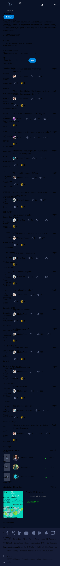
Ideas (26, 543)
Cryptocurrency (8, 242)
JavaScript (7, 447)
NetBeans (6, 533)
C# (4, 172)
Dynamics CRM (9, 308)
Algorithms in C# (9, 68)
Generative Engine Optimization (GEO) (10, 367)
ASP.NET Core (8, 104)
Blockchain (7, 152)
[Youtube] (26, 533)
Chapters (6, 192)
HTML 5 (6, 411)
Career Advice (8, 187)
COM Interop (7, 227)
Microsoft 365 (8, 502)
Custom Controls (9, 263)
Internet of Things (9, 422)
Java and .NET (8, 442)
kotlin (5, 472)
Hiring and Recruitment (7, 395)
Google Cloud (8, 374)
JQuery (5, 452)
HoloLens (6, 401)
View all (53, 450)
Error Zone (7, 326)
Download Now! (33, 502)
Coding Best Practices (11, 217)
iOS (4, 432)
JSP (4, 462)
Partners (52, 539)
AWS (5, 126)
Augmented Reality (10, 109)
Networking (7, 538)
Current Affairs (8, 257)
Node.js (6, 543)
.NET (5, 15)
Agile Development (10, 45)
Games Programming (11, 351)
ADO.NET (6, 40)
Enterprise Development (8, 314)
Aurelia (5, 114)
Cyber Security (8, 268)
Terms (37, 539)
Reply (54, 69)
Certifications (52, 543)
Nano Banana (8, 527)
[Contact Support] (53, 533)
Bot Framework (8, 162)
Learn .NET (7, 482)
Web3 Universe (51, 547)
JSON (5, 457)
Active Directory (9, 35)
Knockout (6, 467)
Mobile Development (11, 517)
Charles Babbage (9, 197)
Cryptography (8, 247)
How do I (6, 406)
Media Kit (44, 539)
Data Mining (7, 273)
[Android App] (40, 533)
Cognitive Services (10, 222)
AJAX (5, 58)
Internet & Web (8, 416)
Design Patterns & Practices (9, 284)
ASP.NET (6, 98)
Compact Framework (11, 232)
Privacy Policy (28, 539)
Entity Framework (9, 321)
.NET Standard (8, 30)
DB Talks (30, 547)
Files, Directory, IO (9, 346)
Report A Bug (35, 543)
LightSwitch (7, 487)
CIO (4, 202)
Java (4, 437)
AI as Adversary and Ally (10, 52)
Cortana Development (11, 237)
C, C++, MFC (8, 182)
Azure (5, 131)
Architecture (7, 83)
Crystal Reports (9, 252)
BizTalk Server (8, 146)
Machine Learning (10, 497)
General (6, 361)
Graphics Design (9, 384)
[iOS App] (46, 533)
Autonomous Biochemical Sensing (11, 120)
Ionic (4, 427)
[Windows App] (33, 533)
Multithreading (8, 522)
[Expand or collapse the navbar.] (20, 2)
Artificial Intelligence (10, 93)
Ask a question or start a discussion (19, 43)
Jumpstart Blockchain (28, 551)
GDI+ (5, 356)
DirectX (5, 303)
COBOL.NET (7, 212)
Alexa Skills (7, 63)
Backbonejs (7, 136)
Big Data (6, 141)
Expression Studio (10, 336)
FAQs (43, 543)
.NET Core (7, 25)
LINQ (5, 492)
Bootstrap (6, 157)
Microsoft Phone (9, 512)
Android (6, 73)
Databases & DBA (9, 278)
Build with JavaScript (45, 551)
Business (6, 167)
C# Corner (7, 177)
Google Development (11, 379)
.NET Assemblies (9, 20)
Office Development (10, 548)
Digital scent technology (7, 296)
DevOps (6, 290)
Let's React (39, 547)
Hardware (6, 389)
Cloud (5, 207)
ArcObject (6, 88)
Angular (6, 78)
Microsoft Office (8, 507)
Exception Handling (10, 331)
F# (4, 341)
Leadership (7, 477)
